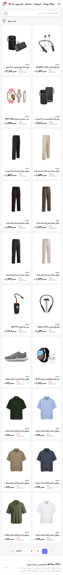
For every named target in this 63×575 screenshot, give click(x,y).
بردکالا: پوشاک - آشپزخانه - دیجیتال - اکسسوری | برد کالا (31, 4)
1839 (19, 551)
